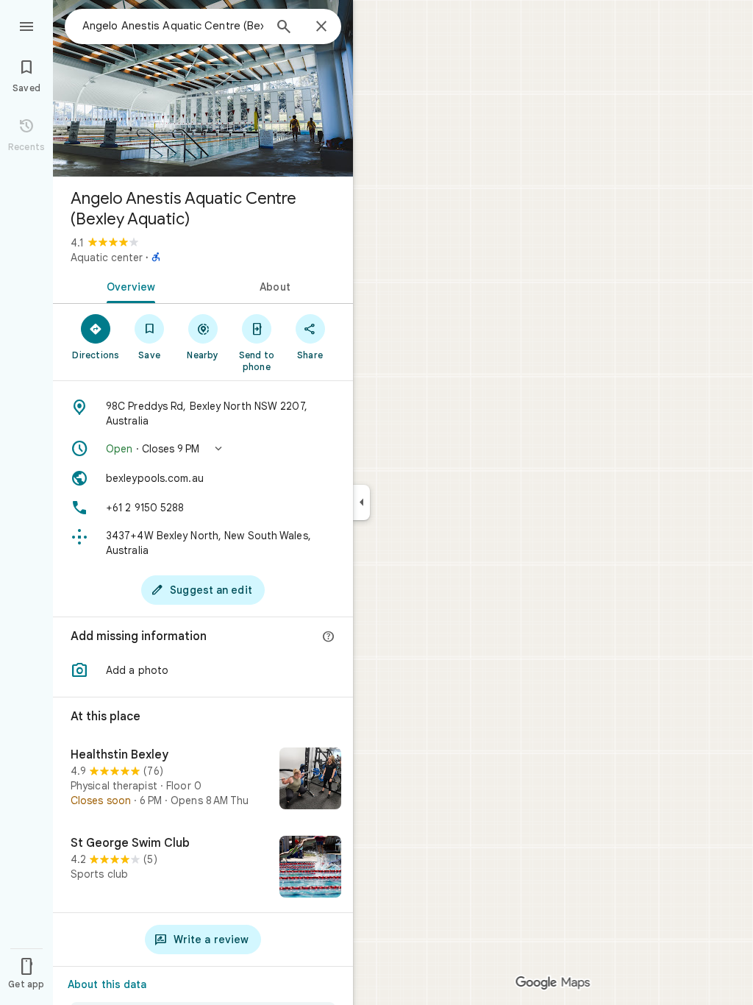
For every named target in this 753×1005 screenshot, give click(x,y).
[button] (203, 449)
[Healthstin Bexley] (203, 780)
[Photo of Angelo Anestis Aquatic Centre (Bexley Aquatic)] (203, 88)
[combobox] (172, 26)
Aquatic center (107, 257)
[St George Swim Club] (203, 868)
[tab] (128, 285)
